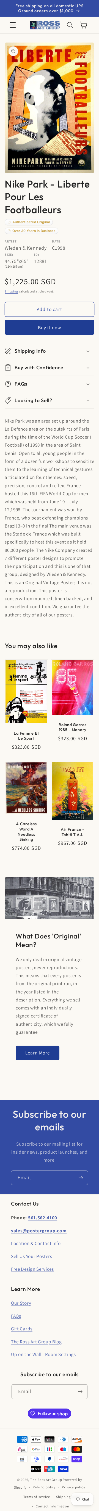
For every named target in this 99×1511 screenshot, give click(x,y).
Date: (57, 241)
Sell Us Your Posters (31, 1256)
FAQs (16, 1316)
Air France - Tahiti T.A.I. (72, 832)
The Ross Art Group (46, 1479)
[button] (13, 25)
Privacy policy (73, 1487)
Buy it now (49, 327)
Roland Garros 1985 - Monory (72, 727)
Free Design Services (32, 1269)
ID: (36, 254)
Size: (9, 254)
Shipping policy (69, 1496)
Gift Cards (21, 1328)
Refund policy (44, 1487)
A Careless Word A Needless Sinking (26, 831)
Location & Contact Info (36, 1243)
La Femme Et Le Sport (26, 736)
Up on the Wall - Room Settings (43, 1354)
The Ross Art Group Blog (36, 1341)
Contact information (52, 1506)
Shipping (11, 291)
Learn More (37, 1052)
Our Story (21, 1303)
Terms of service (36, 1496)
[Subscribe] (81, 1177)
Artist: (11, 241)
